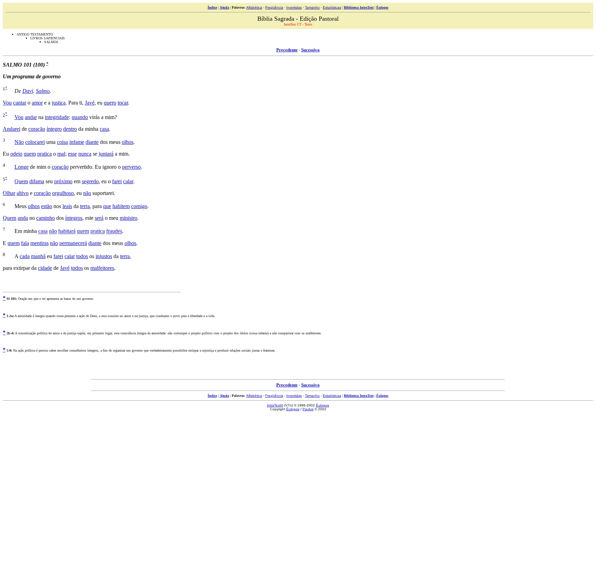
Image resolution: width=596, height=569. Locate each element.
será (99, 218)
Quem (21, 181)
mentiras (39, 243)
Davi (27, 91)
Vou (7, 103)
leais (67, 206)
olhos (127, 142)
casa (104, 129)
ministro (128, 218)
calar (128, 181)
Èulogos (382, 7)
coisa (62, 142)
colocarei (35, 142)
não (87, 193)
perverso (131, 167)
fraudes (114, 231)
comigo (139, 206)
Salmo (43, 91)
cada (25, 256)
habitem (121, 206)
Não (19, 142)
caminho (45, 218)
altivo (23, 193)
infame (76, 142)
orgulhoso (63, 193)
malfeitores (102, 268)
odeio (16, 154)
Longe (21, 167)
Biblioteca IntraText (359, 7)
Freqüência (274, 7)
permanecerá (73, 243)
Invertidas (294, 7)
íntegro (54, 129)
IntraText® (275, 405)
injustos (104, 256)
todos (82, 256)
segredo (90, 181)
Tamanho (312, 7)
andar (31, 117)
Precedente (287, 49)
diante (92, 142)
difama (36, 181)
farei (117, 181)
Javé (90, 103)
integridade (57, 117)
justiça (59, 103)
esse (72, 154)
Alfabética (254, 7)
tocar (123, 103)
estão (46, 206)
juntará (106, 154)
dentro (70, 129)
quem (30, 154)
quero (110, 103)
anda (23, 218)
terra (85, 206)
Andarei (11, 129)
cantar (19, 103)
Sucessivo (310, 49)
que (107, 206)
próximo (63, 181)
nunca (84, 154)
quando (80, 117)
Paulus (308, 409)
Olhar (9, 193)
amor (37, 103)
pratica (44, 154)
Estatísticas (332, 7)
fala (25, 243)
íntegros (73, 218)
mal (61, 154)
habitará (67, 231)
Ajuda (224, 7)
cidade (45, 268)
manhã (38, 256)
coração (36, 129)
